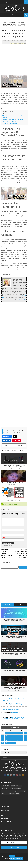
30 (10, 742)
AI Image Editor (6, 712)
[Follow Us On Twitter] (8, 776)
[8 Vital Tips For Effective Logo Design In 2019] (14, 668)
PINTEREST (17, 440)
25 (17, 740)
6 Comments (20, 656)
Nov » (5, 744)
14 (20, 468)
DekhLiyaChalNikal (5, 818)
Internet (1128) (5, 788)
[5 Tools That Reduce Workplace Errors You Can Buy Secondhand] (14, 685)
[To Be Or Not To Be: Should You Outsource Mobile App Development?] (14, 634)
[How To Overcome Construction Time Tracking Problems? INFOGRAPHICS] (14, 617)
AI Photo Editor (6, 717)
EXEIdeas (9, 468)
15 (6, 737)
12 (21, 735)
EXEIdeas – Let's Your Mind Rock (11, 22)
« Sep (2, 744)
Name (4, 528)
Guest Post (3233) (5, 785)
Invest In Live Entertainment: (10, 121)
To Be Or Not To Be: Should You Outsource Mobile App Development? (14, 636)
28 (2, 742)
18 (17, 737)
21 (2, 740)
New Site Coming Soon (6, 821)
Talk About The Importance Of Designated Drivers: (14, 116)
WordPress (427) (21, 791)
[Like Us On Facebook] (5, 776)
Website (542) (13, 791)
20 (25, 737)
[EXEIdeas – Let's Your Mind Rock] (14, 11)
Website (4, 537)
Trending (7, 604)
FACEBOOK (8, 436)
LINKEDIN (7, 440)
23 (10, 740)
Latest (20, 604)
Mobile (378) (4, 793)
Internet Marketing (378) (14, 793)
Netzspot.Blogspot (5, 810)
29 (6, 742)
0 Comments (20, 622)
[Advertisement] (14, 59)
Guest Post (9, 24)
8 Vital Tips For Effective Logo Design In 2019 (14, 670)
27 (25, 740)
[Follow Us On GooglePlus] (11, 776)
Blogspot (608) (5, 791)
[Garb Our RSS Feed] (23, 776)
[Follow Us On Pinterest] (17, 776)
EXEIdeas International (6, 815)
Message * (5, 517)
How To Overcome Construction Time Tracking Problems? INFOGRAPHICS (14, 619)
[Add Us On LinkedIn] (14, 776)
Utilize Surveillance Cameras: (10, 123)
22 (6, 740)
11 (17, 735)
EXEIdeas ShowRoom (6, 813)
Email (4, 532)
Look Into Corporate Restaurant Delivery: (13, 119)
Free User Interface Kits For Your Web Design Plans (14, 653)
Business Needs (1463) (16, 785)
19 (21, 737)
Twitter (24, 299)
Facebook (19, 299)
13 (25, 735)
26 (21, 740)
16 (10, 737)
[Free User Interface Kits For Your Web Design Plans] (14, 651)
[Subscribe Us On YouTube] (20, 776)
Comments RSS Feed (7, 545)
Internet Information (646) (15, 788)
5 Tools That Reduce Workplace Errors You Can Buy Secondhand (14, 687)
